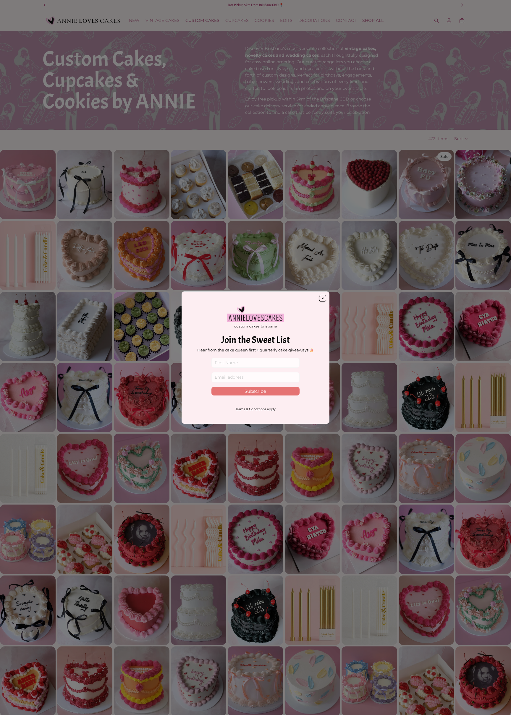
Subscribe (255, 391)
